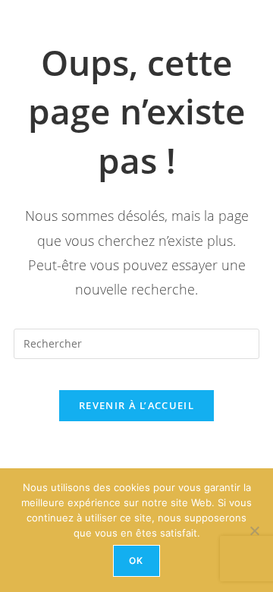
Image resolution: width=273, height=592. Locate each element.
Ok (136, 560)
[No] (254, 530)
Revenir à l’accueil (136, 405)
